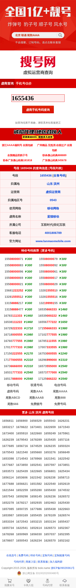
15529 (48, 284)
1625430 (64, 502)
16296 (47, 359)
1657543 (8, 496)
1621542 (36, 477)
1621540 (22, 452)
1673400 (8, 433)
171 (47, 328)
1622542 (64, 458)
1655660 (36, 452)
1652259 (22, 490)
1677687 (8, 465)
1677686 (36, 509)
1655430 (50, 490)
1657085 (8, 509)
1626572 (64, 496)
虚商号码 (13, 391)
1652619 (64, 483)
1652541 (36, 465)
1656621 (22, 483)
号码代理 (19, 561)
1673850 (22, 465)
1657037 (50, 534)
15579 (48, 259)
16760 (13, 341)
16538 (13, 322)
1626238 (50, 477)
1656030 (36, 534)
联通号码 (36, 385)
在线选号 (11, 555)
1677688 (8, 483)
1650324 (64, 446)
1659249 (50, 433)
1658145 (36, 496)
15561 (48, 271)
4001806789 (53, 233)
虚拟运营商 (53, 192)
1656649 (64, 452)
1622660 (36, 433)
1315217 (14, 303)
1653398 (8, 458)
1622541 (22, 528)
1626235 (50, 446)
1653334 (8, 521)
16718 (13, 334)
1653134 (50, 521)
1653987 (8, 515)
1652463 (50, 502)
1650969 (22, 534)
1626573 (50, 528)
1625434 (64, 471)
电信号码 (60, 385)
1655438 (50, 509)
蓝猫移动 (53, 216)
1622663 (64, 509)
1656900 (22, 420)
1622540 (50, 483)
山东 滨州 (53, 183)
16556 (47, 322)
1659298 (22, 496)
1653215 (36, 521)
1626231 (63, 420)
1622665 (36, 471)
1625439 (22, 471)
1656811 (8, 420)
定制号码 (47, 555)
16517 (13, 378)
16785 (47, 341)
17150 (13, 353)
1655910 (22, 433)
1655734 (8, 528)
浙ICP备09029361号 (63, 568)
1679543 (22, 439)
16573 (47, 366)
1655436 (46, 175)
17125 (47, 378)
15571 (14, 259)
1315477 (14, 309)
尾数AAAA (60, 391)
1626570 (50, 540)
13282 (14, 296)
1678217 (22, 502)
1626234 (36, 540)
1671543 (64, 427)
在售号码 (59, 175)
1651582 (36, 483)
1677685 (8, 446)
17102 (47, 334)
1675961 (64, 433)
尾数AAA (36, 391)
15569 (14, 277)
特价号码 (35, 555)
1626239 (8, 439)
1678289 (36, 439)
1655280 (36, 490)
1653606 (22, 477)
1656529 (36, 420)
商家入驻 (31, 561)
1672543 (22, 521)
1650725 (22, 509)
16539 (47, 315)
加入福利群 (56, 561)
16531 (13, 372)
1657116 (63, 439)
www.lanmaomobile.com (53, 241)
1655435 (36, 515)
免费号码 (60, 404)
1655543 (50, 420)
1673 (13, 366)
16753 (47, 353)
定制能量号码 (62, 555)
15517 (48, 277)
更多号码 (48, 250)
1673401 (36, 427)
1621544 (8, 490)
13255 (48, 303)
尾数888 (60, 397)
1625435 (50, 439)
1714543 (22, 458)
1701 (13, 347)
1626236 (50, 496)
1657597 (50, 465)
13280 (48, 290)
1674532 (64, 490)
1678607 (8, 540)
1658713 (63, 477)
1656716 (22, 446)
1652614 (36, 528)
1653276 (50, 452)
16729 (13, 328)
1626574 (64, 515)
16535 (47, 309)
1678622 (22, 427)
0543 (53, 200)
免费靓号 (36, 404)
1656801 (50, 471)
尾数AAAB (36, 397)
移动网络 (53, 208)
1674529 (36, 446)
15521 (14, 284)
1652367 (64, 528)
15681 (14, 290)
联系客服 (43, 561)
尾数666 (12, 404)
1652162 (64, 540)
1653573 (8, 471)
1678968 (36, 458)
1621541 (50, 458)
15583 (14, 265)
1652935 (36, 502)
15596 (14, 271)
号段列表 (55, 168)
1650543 (22, 540)
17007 (47, 347)
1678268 (8, 534)
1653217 (8, 427)
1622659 (50, 427)
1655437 (64, 521)
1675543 (8, 452)
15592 (48, 265)
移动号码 (13, 385)
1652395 (64, 534)
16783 (13, 315)
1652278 (8, 502)
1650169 (22, 515)
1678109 (50, 515)
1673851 (64, 465)
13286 (48, 296)
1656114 (8, 477)
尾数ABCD (13, 397)
